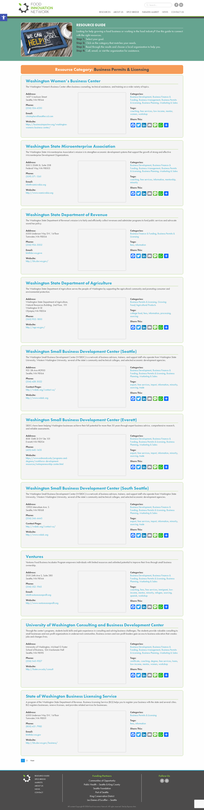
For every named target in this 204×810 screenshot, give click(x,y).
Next (32, 760)
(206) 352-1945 (34, 586)
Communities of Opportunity (102, 780)
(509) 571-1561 (33, 176)
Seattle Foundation (102, 788)
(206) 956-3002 (34, 244)
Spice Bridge (132, 12)
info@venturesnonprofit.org (38, 594)
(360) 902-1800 (34, 319)
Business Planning (150, 102)
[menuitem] (105, 12)
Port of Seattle (102, 792)
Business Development (140, 96)
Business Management (149, 99)
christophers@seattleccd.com (39, 116)
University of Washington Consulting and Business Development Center (95, 625)
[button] (3, 17)
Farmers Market (150, 12)
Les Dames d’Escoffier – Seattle (102, 800)
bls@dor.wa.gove (34, 253)
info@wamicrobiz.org (36, 184)
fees (132, 244)
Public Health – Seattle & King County (102, 784)
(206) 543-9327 (34, 661)
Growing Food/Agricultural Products (148, 303)
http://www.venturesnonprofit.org (42, 603)
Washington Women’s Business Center (63, 81)
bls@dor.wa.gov (33, 734)
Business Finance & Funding (143, 233)
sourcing (134, 316)
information (158, 179)
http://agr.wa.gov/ (35, 327)
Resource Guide (42, 775)
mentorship (170, 179)
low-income (159, 111)
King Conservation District (102, 796)
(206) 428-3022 (34, 381)
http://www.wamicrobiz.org (39, 192)
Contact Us (177, 12)
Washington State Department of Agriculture (69, 283)
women (133, 114)
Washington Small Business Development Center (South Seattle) (87, 488)
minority (134, 182)
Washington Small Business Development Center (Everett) (81, 419)
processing (165, 313)
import (154, 384)
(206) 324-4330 (34, 108)
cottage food (136, 313)
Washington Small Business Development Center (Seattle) (81, 351)
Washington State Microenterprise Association (70, 146)
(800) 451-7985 (34, 726)
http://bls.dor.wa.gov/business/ (42, 742)
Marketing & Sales (169, 102)
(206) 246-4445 (34, 518)
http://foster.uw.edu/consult (39, 669)
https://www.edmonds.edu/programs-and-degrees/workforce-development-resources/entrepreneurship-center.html (47, 461)
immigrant (163, 589)
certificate (135, 661)
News (165, 12)
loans (174, 661)
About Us (118, 12)
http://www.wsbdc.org (37, 397)
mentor (169, 111)
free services (146, 111)
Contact (39, 792)
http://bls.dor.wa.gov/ (37, 261)
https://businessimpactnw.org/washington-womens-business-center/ (46, 126)
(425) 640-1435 (34, 449)
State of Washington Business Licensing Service (71, 696)
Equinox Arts (131, 806)
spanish (133, 595)
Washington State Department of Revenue (66, 214)
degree (154, 661)
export (133, 384)
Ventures (34, 556)
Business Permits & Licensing (143, 301)
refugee (158, 592)
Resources (104, 12)
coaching (134, 111)
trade (141, 387)
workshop (143, 114)
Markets (38, 782)
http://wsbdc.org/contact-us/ (41, 389)
